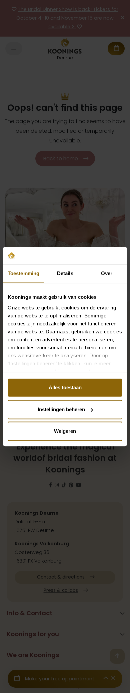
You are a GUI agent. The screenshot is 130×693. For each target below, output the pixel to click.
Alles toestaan (65, 387)
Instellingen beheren (61, 409)
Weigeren (65, 431)
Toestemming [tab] (23, 273)
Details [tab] (65, 273)
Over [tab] (106, 273)
